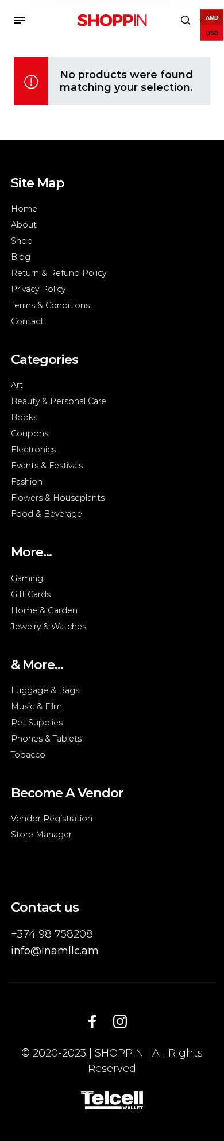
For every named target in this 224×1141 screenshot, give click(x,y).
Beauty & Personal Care (58, 401)
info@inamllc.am (55, 950)
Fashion (27, 482)
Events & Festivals (47, 465)
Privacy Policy (38, 289)
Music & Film (36, 706)
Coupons (29, 433)
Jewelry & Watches (48, 626)
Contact (27, 321)
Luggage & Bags (45, 690)
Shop (22, 241)
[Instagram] (120, 1021)
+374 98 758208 (52, 934)
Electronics (33, 449)
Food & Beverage (46, 514)
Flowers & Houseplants (58, 498)
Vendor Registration (51, 818)
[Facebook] (92, 1021)
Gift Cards (31, 594)
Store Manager (41, 834)
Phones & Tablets (46, 738)
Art (17, 385)
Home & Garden (44, 610)
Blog (20, 257)
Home (24, 208)
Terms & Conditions (50, 305)
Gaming (27, 578)
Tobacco (28, 755)
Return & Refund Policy (58, 273)
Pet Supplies (37, 722)
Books (24, 417)
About (24, 225)
